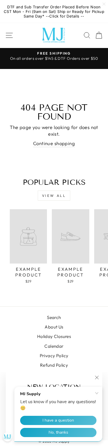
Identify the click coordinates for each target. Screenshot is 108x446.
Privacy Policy (54, 355)
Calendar (53, 346)
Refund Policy (54, 365)
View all (54, 195)
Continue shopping (54, 143)
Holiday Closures (54, 336)
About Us (54, 327)
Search (54, 317)
